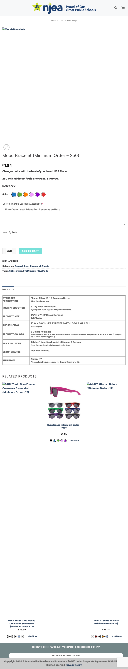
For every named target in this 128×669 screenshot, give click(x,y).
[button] (4, 8)
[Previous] (2, 512)
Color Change (71, 20)
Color (5, 194)
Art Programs (15, 271)
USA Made (44, 266)
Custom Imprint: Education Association (28, 203)
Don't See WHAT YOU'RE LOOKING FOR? (66, 647)
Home (53, 20)
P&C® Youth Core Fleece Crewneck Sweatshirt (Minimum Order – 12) (21, 623)
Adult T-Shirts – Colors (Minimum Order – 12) (106, 622)
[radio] (14, 194)
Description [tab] (8, 289)
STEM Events (30, 271)
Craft (61, 20)
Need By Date (10, 232)
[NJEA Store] (64, 8)
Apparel (19, 266)
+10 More (32, 636)
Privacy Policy (74, 665)
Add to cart (30, 251)
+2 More (74, 440)
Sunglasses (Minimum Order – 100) (64, 426)
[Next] (125, 512)
